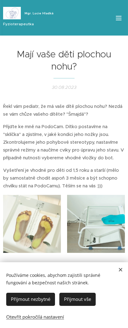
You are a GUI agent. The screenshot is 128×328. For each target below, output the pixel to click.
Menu (118, 18)
